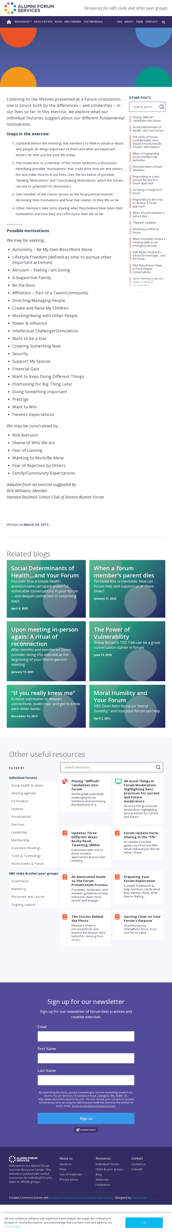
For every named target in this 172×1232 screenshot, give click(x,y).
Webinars (102, 1179)
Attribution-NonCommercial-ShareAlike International (80, 1198)
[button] (23, 22)
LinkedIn (137, 1169)
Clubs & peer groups (109, 1169)
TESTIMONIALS (93, 21)
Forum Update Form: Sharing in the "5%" (141, 835)
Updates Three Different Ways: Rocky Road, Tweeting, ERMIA (85, 839)
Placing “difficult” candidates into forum (86, 785)
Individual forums (107, 1164)
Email (42, 1026)
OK (144, 1222)
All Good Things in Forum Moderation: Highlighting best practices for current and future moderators (142, 791)
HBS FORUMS (72, 21)
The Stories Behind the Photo (87, 918)
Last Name (47, 1070)
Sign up (86, 1118)
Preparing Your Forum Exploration (139, 879)
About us (66, 1164)
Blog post (46, 75)
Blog (58, 21)
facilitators (43, 21)
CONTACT (151, 21)
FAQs (63, 1169)
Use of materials (71, 1174)
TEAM (139, 21)
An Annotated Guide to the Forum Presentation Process (89, 881)
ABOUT (129, 21)
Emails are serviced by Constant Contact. (94, 1105)
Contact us (138, 1164)
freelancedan (139, 1198)
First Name (47, 1048)
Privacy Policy (12, 1226)
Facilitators (103, 1185)
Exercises (70, 75)
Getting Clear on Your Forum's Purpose (142, 918)
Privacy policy (69, 1179)
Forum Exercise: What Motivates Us (110, 75)
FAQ (119, 21)
